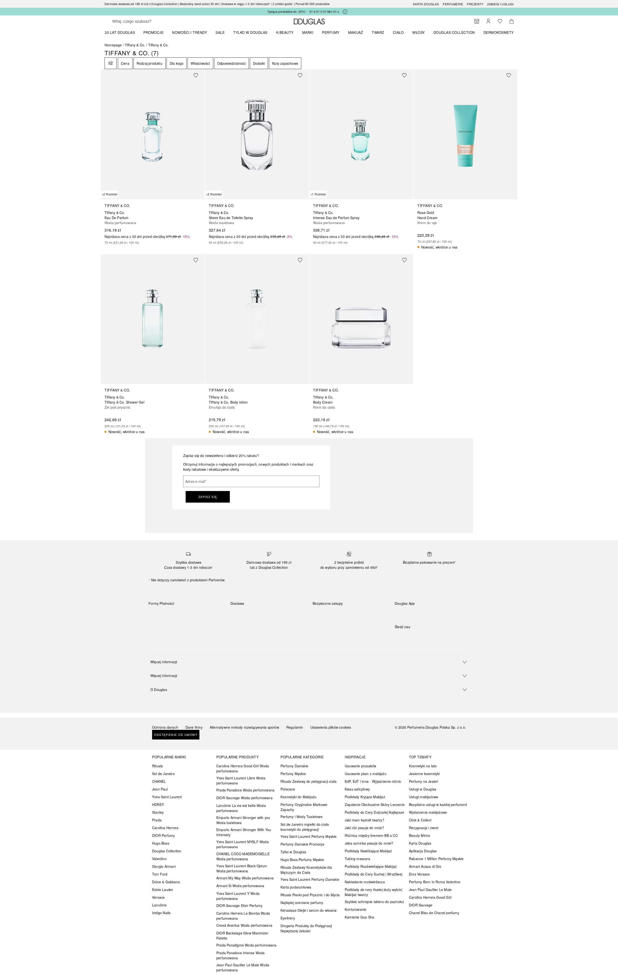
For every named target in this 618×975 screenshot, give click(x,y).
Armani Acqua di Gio (425, 866)
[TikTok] (423, 636)
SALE (220, 32)
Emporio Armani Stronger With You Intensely (243, 832)
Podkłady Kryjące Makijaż (365, 796)
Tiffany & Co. (135, 45)
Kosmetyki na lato (423, 765)
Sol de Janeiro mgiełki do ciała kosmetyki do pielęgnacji (305, 827)
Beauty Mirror (419, 835)
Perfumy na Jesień (423, 781)
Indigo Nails (161, 912)
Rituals (157, 765)
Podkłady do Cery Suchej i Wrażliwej (373, 874)
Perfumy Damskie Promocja (302, 844)
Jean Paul (160, 789)
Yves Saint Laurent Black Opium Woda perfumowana (241, 868)
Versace (158, 897)
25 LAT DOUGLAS (120, 32)
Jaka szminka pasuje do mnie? (369, 843)
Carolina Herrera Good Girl (430, 897)
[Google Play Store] (407, 613)
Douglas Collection (167, 850)
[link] (152, 157)
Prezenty (475, 4)
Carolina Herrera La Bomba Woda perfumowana (243, 916)
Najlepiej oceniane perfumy (302, 902)
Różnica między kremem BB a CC (371, 835)
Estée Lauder (162, 889)
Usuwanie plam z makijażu (365, 773)
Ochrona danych (165, 727)
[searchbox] (148, 21)
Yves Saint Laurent (167, 796)
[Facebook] (398, 636)
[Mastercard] (174, 615)
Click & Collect (420, 820)
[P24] (208, 615)
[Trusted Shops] (328, 608)
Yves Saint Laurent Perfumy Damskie (310, 879)
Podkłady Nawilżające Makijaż (368, 850)
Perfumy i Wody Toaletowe (302, 816)
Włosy (418, 32)
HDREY (158, 804)
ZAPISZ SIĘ (207, 497)
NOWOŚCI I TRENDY (189, 32)
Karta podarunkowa (296, 887)
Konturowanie (355, 909)
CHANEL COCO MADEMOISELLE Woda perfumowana (243, 856)
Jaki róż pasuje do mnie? (364, 827)
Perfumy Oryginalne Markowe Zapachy (304, 807)
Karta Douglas (426, 4)
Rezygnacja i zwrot (424, 827)
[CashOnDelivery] (156, 626)
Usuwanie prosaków (360, 765)
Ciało (398, 32)
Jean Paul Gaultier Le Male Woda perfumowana (242, 967)
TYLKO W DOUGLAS (250, 32)
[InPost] (256, 615)
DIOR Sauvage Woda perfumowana (244, 797)
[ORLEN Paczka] (273, 615)
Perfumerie (453, 4)
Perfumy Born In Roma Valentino (434, 881)
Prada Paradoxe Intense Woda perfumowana (240, 955)
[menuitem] (123, 32)
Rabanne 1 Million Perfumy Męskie (436, 858)
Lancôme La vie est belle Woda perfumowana (241, 808)
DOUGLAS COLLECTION (454, 32)
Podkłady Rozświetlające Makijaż (371, 866)
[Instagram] (406, 636)
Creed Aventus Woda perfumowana (244, 925)
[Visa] (191, 615)
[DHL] (239, 615)
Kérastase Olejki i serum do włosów (309, 910)
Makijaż (355, 32)
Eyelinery (288, 918)
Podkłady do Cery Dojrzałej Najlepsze (374, 812)
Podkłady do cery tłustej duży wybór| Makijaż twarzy (373, 892)
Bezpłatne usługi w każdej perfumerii (438, 804)
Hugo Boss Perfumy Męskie (302, 859)
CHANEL (159, 781)
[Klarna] (156, 615)
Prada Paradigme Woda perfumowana (246, 945)
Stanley (158, 812)
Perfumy (330, 32)
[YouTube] (415, 636)
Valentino (159, 858)
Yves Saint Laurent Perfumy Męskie (309, 836)
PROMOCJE (153, 32)
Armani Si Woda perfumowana (240, 885)
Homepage (113, 45)
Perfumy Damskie (294, 765)
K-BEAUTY (285, 32)
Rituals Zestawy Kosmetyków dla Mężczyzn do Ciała (306, 870)
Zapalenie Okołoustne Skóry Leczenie (375, 804)
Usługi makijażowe (423, 796)
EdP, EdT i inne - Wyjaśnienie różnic (373, 781)
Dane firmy (194, 727)
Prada (157, 820)
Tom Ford (160, 874)
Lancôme (159, 905)
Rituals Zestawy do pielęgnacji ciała (309, 781)
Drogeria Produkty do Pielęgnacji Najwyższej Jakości (306, 928)
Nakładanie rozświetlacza (365, 881)
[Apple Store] (432, 613)
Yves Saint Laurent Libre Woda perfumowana (240, 780)
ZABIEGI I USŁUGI (500, 4)
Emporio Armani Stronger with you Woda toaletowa (243, 820)
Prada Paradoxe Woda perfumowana (245, 790)
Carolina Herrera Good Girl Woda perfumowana (242, 768)
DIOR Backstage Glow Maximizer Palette (242, 935)
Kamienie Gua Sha (359, 917)
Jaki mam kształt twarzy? (364, 820)
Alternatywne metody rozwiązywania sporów (244, 727)
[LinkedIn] (432, 636)
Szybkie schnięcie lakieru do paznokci (374, 901)
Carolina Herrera (165, 827)
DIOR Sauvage (420, 905)
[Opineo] (368, 608)
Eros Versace (419, 874)
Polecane (288, 789)
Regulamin (294, 727)
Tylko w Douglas (293, 851)
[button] (309, 662)
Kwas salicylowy (357, 789)
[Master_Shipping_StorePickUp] (290, 615)
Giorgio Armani (164, 866)
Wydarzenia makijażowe (428, 812)
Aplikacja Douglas (423, 850)
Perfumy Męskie (293, 773)
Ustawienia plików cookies (330, 727)
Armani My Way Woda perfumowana (245, 877)
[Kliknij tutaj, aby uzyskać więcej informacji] (345, 11)
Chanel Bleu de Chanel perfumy (434, 912)
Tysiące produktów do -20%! (286, 11)
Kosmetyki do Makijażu (298, 796)
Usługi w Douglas (422, 789)
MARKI (308, 32)
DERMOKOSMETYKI (500, 32)
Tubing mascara (357, 858)
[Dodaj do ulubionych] (198, 75)
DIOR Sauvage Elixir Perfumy (239, 905)
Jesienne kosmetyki (424, 773)
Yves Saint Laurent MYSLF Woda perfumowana (242, 844)
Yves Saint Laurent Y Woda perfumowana (238, 896)
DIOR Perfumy (163, 835)
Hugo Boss (160, 843)
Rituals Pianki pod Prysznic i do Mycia (310, 894)
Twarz (378, 32)
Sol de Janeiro (163, 773)
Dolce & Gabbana (166, 881)
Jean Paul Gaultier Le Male (430, 889)
